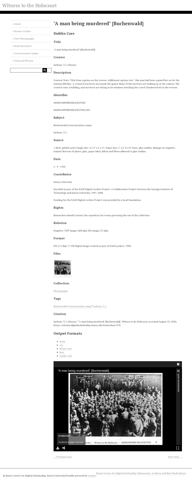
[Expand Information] (178, 370)
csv (61, 345)
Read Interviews (23, 46)
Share (64, 448)
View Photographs (24, 38)
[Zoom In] (58, 375)
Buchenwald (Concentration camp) (73, 306)
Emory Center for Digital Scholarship (116, 473)
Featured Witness (23, 60)
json (62, 352)
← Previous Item (63, 456)
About (17, 24)
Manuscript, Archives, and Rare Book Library (162, 473)
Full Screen (178, 448)
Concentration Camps (26, 53)
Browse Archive (22, 31)
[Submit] (44, 70)
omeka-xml (66, 355)
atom (62, 341)
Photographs (61, 291)
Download (58, 448)
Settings (178, 364)
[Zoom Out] (64, 375)
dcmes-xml (66, 348)
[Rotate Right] (69, 375)
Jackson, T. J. (100, 306)
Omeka (91, 475)
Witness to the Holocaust (29, 5)
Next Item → (175, 456)
